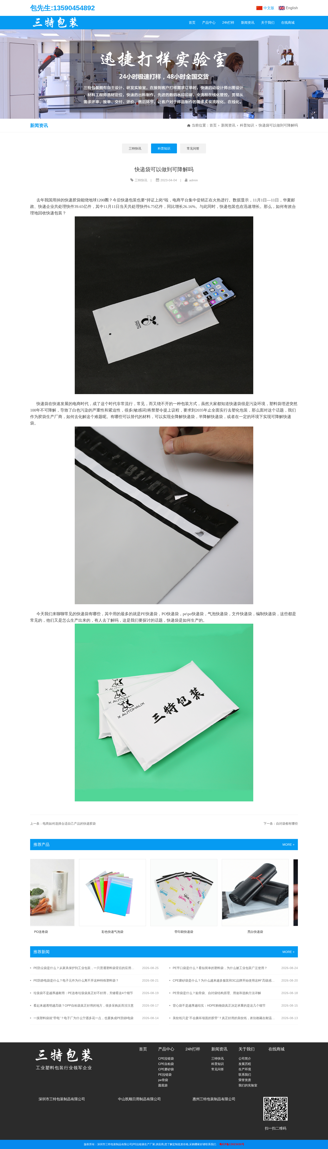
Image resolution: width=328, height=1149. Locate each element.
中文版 (269, 8)
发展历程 (245, 1064)
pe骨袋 (163, 1080)
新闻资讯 (247, 22)
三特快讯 (135, 148)
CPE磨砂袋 (166, 1069)
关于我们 (267, 22)
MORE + (288, 844)
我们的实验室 (248, 1085)
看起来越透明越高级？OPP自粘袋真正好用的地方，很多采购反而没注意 (83, 1005)
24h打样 (228, 22)
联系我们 (245, 1074)
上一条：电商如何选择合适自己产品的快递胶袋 (63, 823)
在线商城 (288, 22)
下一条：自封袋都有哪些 (281, 823)
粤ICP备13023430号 (231, 1144)
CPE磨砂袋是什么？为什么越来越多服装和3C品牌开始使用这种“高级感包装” (224, 980)
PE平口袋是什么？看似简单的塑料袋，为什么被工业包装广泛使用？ (220, 968)
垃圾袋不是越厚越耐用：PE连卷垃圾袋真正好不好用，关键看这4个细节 (83, 993)
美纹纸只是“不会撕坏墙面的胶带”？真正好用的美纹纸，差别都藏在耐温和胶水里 (224, 1018)
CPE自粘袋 (166, 1064)
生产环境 (245, 1069)
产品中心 (209, 22)
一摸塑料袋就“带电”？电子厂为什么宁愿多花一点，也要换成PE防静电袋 (83, 1018)
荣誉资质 (245, 1080)
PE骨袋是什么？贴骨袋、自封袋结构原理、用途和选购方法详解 (217, 993)
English (292, 8)
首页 (192, 22)
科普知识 (247, 125)
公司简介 (245, 1058)
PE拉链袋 (165, 1074)
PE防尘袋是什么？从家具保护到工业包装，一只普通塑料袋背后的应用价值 (84, 968)
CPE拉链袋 (166, 1058)
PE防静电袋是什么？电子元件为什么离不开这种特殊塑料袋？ (76, 980)
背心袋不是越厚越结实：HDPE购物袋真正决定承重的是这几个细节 (219, 1005)
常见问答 (193, 148)
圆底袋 (163, 1085)
